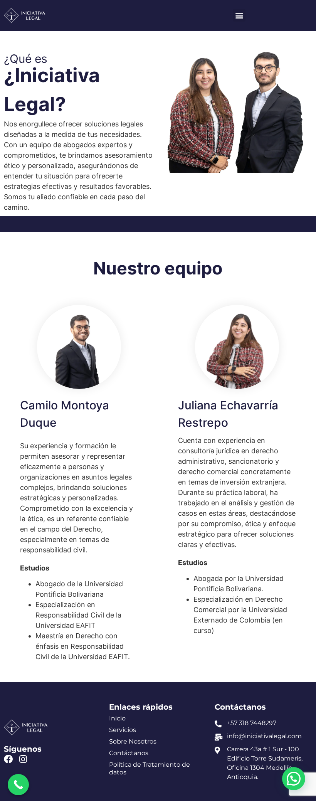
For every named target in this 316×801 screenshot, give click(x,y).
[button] (239, 15)
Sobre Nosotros (132, 741)
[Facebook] (8, 759)
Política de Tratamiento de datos (149, 768)
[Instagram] (22, 759)
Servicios (122, 730)
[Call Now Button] (18, 784)
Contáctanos (128, 753)
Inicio (117, 718)
